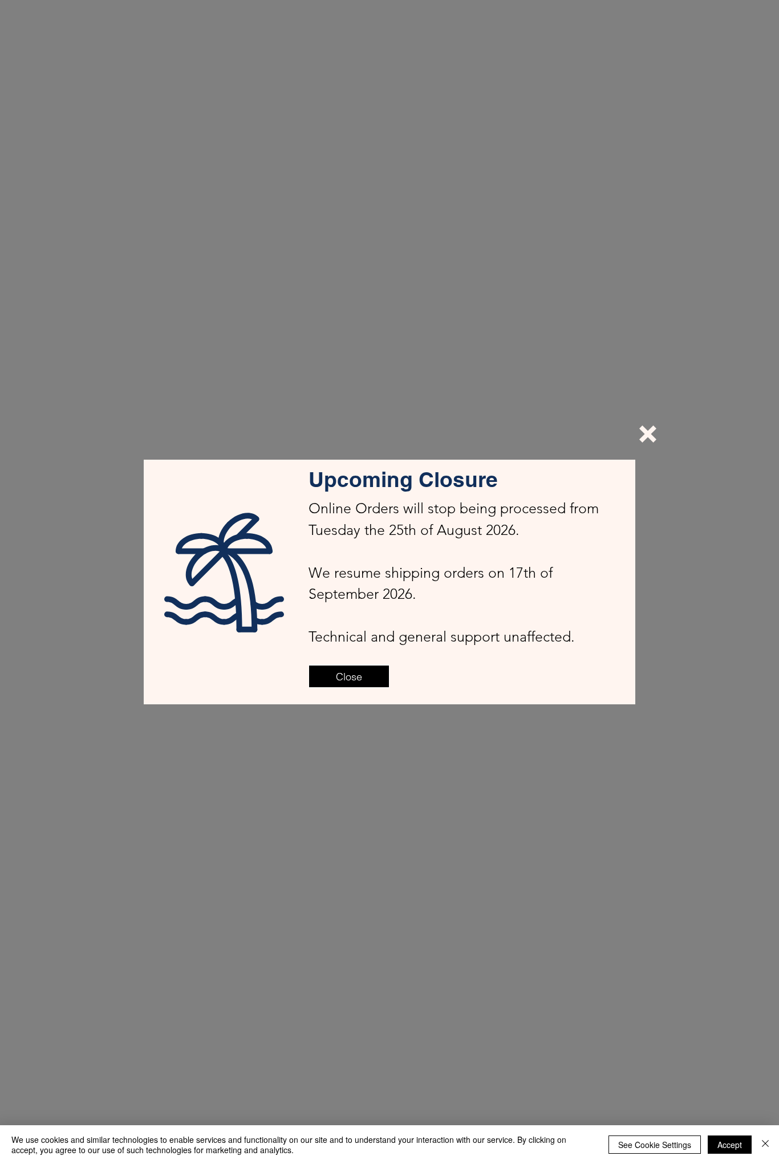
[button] (647, 434)
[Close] (765, 1144)
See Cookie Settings (654, 1144)
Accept (729, 1144)
